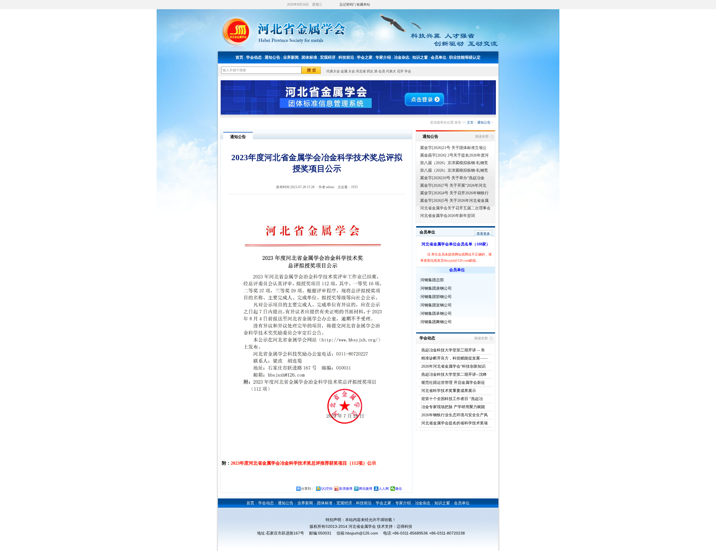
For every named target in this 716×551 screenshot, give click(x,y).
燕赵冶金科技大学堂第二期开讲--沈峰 (453, 374)
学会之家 (365, 57)
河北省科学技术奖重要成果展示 (448, 391)
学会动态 (254, 57)
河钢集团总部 (432, 280)
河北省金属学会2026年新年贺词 (447, 216)
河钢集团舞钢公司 (436, 322)
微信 (398, 489)
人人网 (384, 489)
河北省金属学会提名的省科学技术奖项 (454, 423)
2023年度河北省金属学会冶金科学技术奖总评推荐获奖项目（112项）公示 (303, 463)
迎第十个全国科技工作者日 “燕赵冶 (451, 399)
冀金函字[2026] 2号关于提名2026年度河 (454, 155)
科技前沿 (346, 57)
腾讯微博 (365, 489)
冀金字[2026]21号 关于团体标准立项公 (453, 148)
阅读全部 (482, 136)
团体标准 (309, 57)
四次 (370, 71)
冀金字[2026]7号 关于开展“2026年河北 (453, 185)
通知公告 (272, 57)
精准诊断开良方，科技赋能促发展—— (454, 358)
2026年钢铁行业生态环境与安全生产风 (454, 415)
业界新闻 (291, 57)
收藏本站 (363, 4)
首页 (239, 57)
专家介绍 (383, 57)
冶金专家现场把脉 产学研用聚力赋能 (452, 407)
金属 (344, 71)
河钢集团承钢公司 (436, 313)
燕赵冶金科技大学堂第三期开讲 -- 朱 (452, 350)
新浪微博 (345, 489)
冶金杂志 (401, 57)
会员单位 (438, 57)
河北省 (361, 71)
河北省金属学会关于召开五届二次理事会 (455, 208)
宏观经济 (328, 57)
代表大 (391, 71)
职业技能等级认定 (465, 57)
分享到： (307, 489)
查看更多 (483, 234)
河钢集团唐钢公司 (436, 288)
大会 (351, 71)
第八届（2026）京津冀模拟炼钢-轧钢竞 (454, 163)
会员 (381, 71)
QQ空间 (327, 489)
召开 (400, 71)
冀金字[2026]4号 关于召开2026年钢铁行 (454, 193)
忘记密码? (347, 4)
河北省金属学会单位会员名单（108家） (455, 244)
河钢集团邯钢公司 (436, 297)
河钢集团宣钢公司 (436, 305)
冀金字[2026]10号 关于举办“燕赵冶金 (452, 178)
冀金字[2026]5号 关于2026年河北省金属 (454, 200)
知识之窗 (420, 57)
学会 (407, 71)
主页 (470, 122)
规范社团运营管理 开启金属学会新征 (452, 382)
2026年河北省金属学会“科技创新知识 (453, 366)
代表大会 (333, 71)
